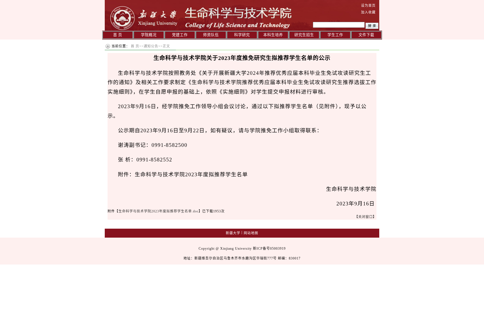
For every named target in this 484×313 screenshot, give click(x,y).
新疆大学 (233, 233)
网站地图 (251, 233)
